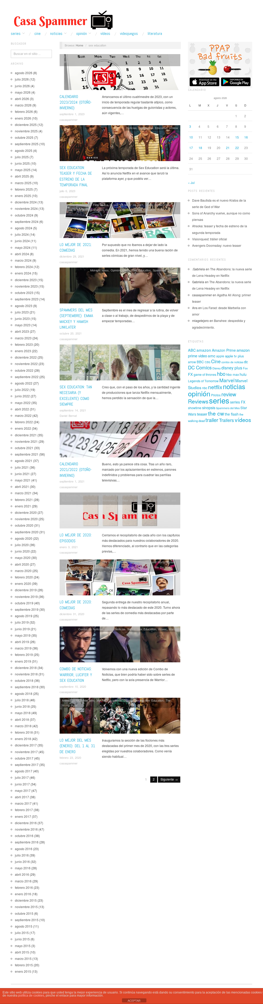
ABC (192, 350)
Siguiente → (169, 779)
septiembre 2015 (27, 920)
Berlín (65, 62)
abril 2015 (22, 952)
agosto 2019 (23, 616)
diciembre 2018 (26, 667)
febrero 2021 (24, 499)
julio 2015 (22, 932)
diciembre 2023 (26, 280)
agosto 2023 (23, 305)
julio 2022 (22, 389)
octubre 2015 (24, 913)
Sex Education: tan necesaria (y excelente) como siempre (76, 395)
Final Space (100, 205)
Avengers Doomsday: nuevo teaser (216, 245)
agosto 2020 (23, 538)
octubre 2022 (24, 370)
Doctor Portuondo (119, 429)
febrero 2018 (24, 732)
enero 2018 (23, 738)
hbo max (232, 374)
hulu (243, 374)
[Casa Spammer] (62, 20)
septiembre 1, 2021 (72, 481)
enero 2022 (23, 428)
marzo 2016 (23, 881)
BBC (200, 361)
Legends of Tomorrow (203, 381)
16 (246, 137)
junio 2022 (22, 396)
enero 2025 (23, 195)
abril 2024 (22, 254)
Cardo (166, 424)
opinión (199, 393)
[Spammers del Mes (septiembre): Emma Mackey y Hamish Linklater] (120, 287)
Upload (140, 567)
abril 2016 (22, 874)
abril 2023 (22, 331)
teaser (202, 414)
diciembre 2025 (26, 124)
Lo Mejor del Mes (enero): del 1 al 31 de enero (77, 745)
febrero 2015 (24, 965)
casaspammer (69, 119)
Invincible (166, 62)
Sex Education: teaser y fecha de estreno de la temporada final (76, 176)
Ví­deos (105, 34)
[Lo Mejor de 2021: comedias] (120, 221)
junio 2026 (22, 86)
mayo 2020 (23, 557)
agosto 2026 (23, 73)
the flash (232, 414)
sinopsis (208, 407)
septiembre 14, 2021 (73, 410)
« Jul (191, 182)
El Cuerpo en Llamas (102, 62)
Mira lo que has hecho (116, 562)
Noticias (56, 34)
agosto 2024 (23, 228)
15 (237, 137)
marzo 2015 (23, 958)
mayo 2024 (23, 247)
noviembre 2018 (26, 674)
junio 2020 (22, 551)
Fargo (122, 62)
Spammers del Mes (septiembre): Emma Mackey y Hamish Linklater (76, 318)
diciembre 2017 (26, 745)
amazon (203, 350)
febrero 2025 (24, 189)
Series (16, 34)
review (228, 394)
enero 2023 (23, 351)
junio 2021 (22, 473)
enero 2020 (23, 583)
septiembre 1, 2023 (72, 114)
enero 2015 (23, 971)
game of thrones (205, 374)
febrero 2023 (24, 344)
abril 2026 (22, 98)
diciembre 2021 (26, 435)
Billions (155, 424)
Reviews (198, 401)
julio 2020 (22, 545)
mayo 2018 (23, 713)
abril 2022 (22, 409)
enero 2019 (23, 661)
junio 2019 (22, 629)
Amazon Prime (224, 350)
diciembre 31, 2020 (72, 614)
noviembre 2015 (26, 906)
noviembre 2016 (26, 829)
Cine (37, 34)
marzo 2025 (23, 183)
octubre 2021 (24, 448)
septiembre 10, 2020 (73, 686)
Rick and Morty (115, 210)
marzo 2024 (23, 260)
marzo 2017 (23, 803)
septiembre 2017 (27, 764)
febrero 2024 (24, 266)
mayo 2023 (23, 325)
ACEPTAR (134, 1000)
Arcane (117, 424)
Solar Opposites (92, 567)
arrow (192, 362)
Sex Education (158, 128)
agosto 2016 (23, 848)
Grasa (114, 205)
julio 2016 (22, 855)
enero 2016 (23, 894)
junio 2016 (22, 861)
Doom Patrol (158, 429)
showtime (194, 408)
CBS (207, 362)
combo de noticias (232, 362)
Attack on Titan (164, 57)
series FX (237, 402)
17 (191, 147)
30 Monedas (70, 57)
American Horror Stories (95, 57)
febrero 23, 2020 (70, 757)
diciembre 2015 (26, 900)
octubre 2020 (24, 525)
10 (191, 137)
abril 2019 (22, 641)
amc (211, 355)
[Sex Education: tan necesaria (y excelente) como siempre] (120, 364)
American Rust (101, 424)
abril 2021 (22, 486)
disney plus (231, 368)
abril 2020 (22, 564)
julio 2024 (22, 234)
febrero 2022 (24, 422)
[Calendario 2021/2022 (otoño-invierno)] (120, 440)
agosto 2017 (23, 771)
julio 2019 (22, 622)
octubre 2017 (24, 758)
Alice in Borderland (118, 495)
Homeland (108, 500)
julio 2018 (22, 700)
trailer (211, 420)
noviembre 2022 (26, 363)
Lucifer (109, 629)
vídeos (243, 420)
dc (246, 361)
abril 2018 (22, 719)
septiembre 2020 (27, 532)
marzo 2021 (23, 493)
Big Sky (144, 424)
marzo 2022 (23, 415)
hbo (221, 373)
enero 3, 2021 (69, 547)
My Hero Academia (109, 700)
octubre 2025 (24, 137)
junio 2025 (22, 163)
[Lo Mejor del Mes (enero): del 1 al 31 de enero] (120, 717)
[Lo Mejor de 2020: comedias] (120, 579)
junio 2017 (22, 784)
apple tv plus (234, 355)
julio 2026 (22, 79)
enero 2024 (23, 273)
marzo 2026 (23, 105)
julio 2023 (22, 312)
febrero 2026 (24, 111)
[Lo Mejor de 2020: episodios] (120, 512)
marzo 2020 (23, 570)
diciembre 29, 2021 (72, 256)
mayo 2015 (23, 945)
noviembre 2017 (26, 752)
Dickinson (100, 429)
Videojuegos (129, 34)
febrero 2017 (24, 810)
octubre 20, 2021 (71, 333)
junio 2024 (22, 241)
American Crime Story (76, 424)
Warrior (173, 629)
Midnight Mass (99, 270)
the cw (216, 413)
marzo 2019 (23, 648)
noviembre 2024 (26, 208)
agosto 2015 (23, 926)
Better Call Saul (161, 495)
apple (220, 356)
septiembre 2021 (27, 454)
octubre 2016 (24, 835)
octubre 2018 (24, 680)
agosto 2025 (23, 150)
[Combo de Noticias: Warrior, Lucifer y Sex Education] (120, 646)
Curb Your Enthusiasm (76, 205)
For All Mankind (138, 62)
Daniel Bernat (68, 416)
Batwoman (130, 424)
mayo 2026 (23, 92)
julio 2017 (22, 777)
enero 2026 (23, 118)
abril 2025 (22, 176)
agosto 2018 (23, 693)
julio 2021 (22, 467)
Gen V (154, 62)
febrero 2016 (24, 887)
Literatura (155, 34)
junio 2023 (22, 318)
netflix (215, 387)
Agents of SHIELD (92, 495)
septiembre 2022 (27, 377)
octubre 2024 (24, 215)
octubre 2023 (24, 292)
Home (79, 45)
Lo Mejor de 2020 (128, 500)
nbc (204, 388)
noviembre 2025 (26, 131)
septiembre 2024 (27, 221)
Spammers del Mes (165, 270)
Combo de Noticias (90, 629)
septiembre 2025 (27, 144)
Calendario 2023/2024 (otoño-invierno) (76, 102)
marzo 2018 (23, 726)
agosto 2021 (23, 460)
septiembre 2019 (27, 609)
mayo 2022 (23, 402)
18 (200, 147)
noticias (234, 386)
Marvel (146, 500)
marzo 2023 (23, 338)
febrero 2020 (24, 577)
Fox (245, 368)
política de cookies (31, 995)
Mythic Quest (154, 205)
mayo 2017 (23, 790)
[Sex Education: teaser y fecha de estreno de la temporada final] (120, 144)
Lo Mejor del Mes (83, 700)
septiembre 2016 (27, 842)
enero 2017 (23, 816)
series (219, 400)
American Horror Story (127, 57)
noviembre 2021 (26, 441)
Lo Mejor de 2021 (131, 205)
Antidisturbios (140, 495)
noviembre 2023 (26, 286)
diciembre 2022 (26, 357)
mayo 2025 (23, 170)
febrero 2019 (24, 654)
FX (190, 374)
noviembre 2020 (26, 519)
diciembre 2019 (26, 590)
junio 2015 (22, 939)
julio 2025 (22, 157)
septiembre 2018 (27, 687)
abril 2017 (22, 797)
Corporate (94, 500)
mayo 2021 (23, 480)
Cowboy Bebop (71, 429)
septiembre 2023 (27, 299)
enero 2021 (23, 506)
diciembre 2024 (26, 202)
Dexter (87, 429)
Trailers (226, 420)
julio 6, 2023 (67, 191)
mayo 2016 (23, 868)
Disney (216, 368)
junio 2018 (22, 706)
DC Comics (200, 367)
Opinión (81, 34)
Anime (148, 57)
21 (228, 147)
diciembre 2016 (26, 823)
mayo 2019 (23, 635)
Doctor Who (79, 62)
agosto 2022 (23, 383)
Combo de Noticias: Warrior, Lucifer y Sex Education (76, 674)
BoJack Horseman (74, 500)
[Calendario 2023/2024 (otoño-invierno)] (120, 73)
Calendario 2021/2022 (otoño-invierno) (76, 469)
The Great (127, 567)
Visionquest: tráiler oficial (209, 239)
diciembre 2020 (26, 512)
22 (237, 147)
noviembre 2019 (26, 596)
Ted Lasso (112, 567)
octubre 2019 (24, 603)
